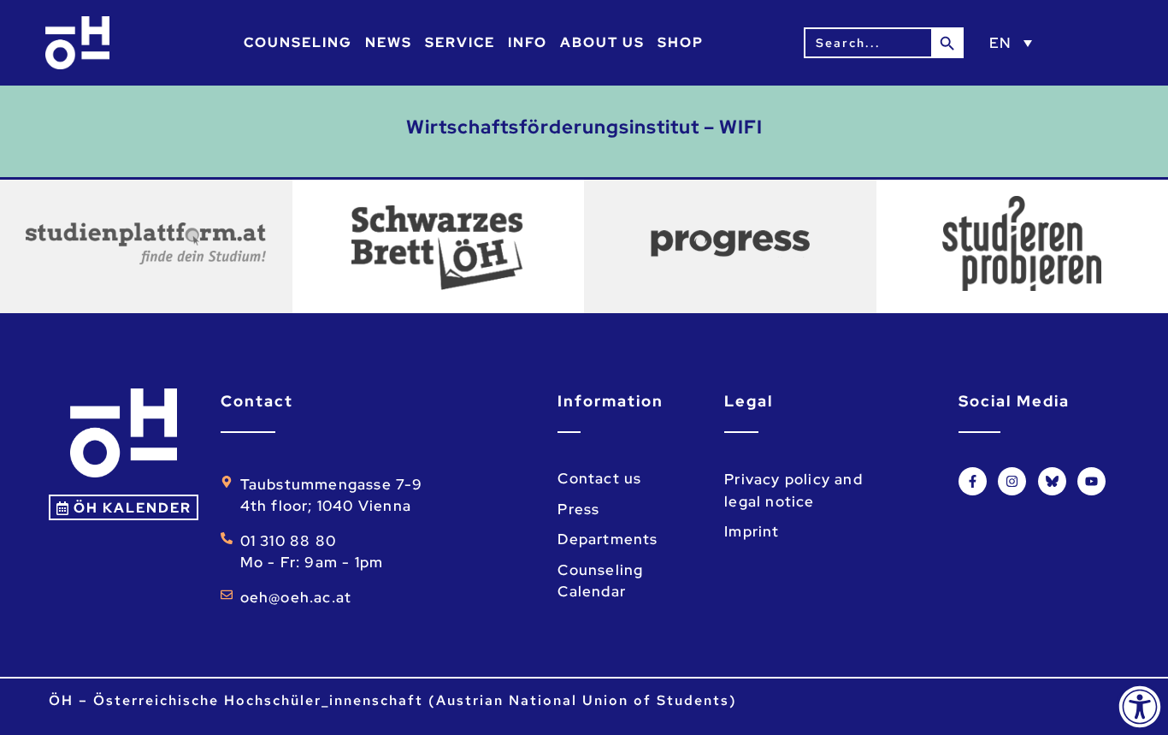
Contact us (599, 478)
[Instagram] (1012, 481)
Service (460, 42)
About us (602, 42)
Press (578, 509)
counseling (298, 42)
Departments (607, 539)
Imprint (751, 531)
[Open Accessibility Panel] (1140, 707)
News (388, 42)
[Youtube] (1091, 481)
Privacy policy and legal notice (793, 490)
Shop (681, 42)
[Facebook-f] (973, 481)
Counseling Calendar (600, 581)
